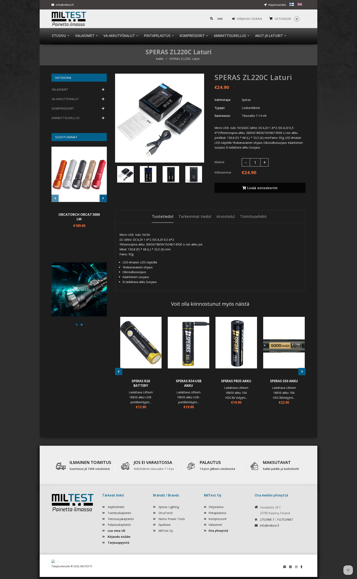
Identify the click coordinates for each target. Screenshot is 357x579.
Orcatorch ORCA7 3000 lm (79, 216)
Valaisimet (215, 525)
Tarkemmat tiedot (195, 216)
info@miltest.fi (65, 5)
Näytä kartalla (277, 5)
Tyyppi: (219, 108)
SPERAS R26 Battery (141, 383)
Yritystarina (215, 507)
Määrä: (219, 162)
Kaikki (159, 59)
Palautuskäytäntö (119, 525)
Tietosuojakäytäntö (120, 519)
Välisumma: (223, 172)
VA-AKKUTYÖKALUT (65, 99)
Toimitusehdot (253, 216)
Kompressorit (217, 519)
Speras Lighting (168, 507)
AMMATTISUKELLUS (66, 118)
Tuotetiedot (163, 216)
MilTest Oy (165, 531)
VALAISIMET (60, 89)
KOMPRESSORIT (63, 108)
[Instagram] (296, 567)
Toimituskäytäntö (119, 513)
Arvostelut (226, 216)
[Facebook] (284, 567)
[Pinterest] (290, 567)
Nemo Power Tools (171, 519)
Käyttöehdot (115, 507)
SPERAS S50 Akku (284, 381)
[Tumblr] (301, 567)
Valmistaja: (222, 100)
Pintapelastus (217, 513)
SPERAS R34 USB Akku (188, 383)
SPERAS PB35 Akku (236, 381)
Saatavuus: (222, 116)
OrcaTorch (165, 513)
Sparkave (164, 525)
